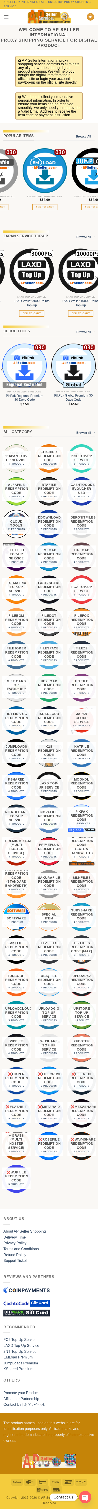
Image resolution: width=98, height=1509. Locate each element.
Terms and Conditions (21, 1249)
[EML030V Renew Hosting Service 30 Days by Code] (24, 170)
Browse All (83, 136)
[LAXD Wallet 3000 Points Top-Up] (24, 271)
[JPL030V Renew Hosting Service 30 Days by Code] (73, 170)
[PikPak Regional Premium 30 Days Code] (24, 366)
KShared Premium (18, 1369)
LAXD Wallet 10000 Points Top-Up (73, 303)
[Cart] (90, 17)
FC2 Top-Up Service (19, 1340)
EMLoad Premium (18, 1357)
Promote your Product (21, 1393)
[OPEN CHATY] (85, 1497)
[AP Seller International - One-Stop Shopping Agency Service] (49, 17)
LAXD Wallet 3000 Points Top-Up (24, 303)
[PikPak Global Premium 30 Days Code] (73, 366)
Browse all (83, 237)
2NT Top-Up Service (19, 1351)
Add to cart (24, 207)
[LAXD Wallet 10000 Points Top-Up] (73, 271)
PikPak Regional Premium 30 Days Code (24, 398)
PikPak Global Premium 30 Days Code (73, 397)
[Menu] (6, 16)
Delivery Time (14, 1237)
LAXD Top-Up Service (21, 1346)
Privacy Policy (14, 1243)
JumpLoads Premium (20, 1363)
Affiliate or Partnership (21, 1399)
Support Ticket (15, 1261)
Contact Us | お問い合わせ (24, 1404)
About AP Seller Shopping (24, 1231)
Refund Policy (14, 1255)
